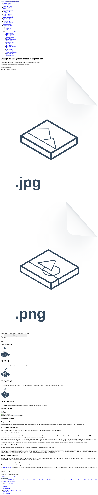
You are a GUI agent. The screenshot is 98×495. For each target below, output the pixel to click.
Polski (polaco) (6, 15)
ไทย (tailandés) (6, 19)
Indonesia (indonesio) (8, 10)
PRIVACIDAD (7, 493)
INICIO (5, 486)
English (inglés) (7, 3)
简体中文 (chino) (7, 24)
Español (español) (7, 6)
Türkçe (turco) (6, 21)
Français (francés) (7, 7)
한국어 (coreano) (7, 14)
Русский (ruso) (6, 18)
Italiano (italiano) (7, 11)
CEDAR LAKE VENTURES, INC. (13, 490)
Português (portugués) (8, 17)
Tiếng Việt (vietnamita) (8, 22)
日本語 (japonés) (7, 12)
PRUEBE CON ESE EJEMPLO (8, 415)
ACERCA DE (6, 488)
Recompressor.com (7, 467)
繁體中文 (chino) (7, 25)
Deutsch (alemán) (7, 5)
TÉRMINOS (6, 491)
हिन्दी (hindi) (6, 8)
